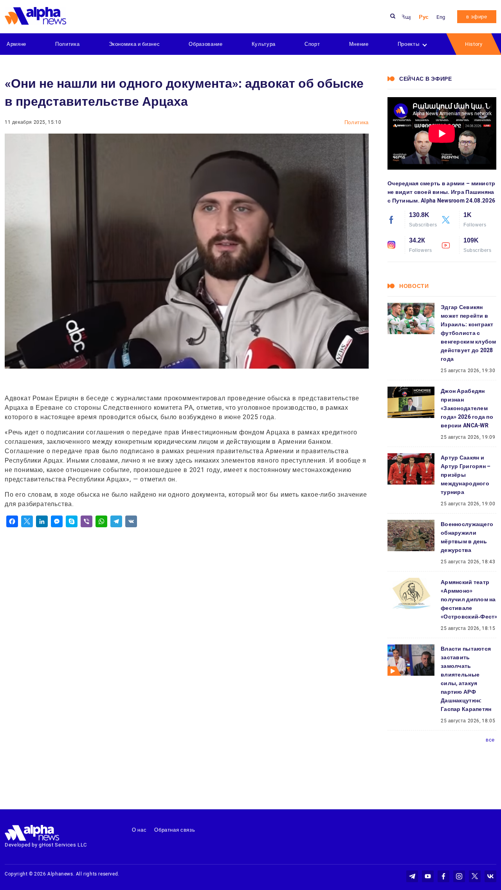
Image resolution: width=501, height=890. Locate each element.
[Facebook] (12, 521)
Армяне (16, 44)
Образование (205, 44)
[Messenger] (56, 521)
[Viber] (86, 521)
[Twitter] (27, 521)
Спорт (312, 44)
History (474, 44)
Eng (440, 17)
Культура (264, 44)
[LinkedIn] (41, 521)
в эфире (476, 17)
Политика (67, 44)
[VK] (131, 521)
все (490, 740)
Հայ (406, 17)
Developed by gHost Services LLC (46, 845)
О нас (139, 830)
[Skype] (71, 521)
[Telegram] (116, 521)
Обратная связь (174, 830)
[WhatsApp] (101, 521)
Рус (424, 17)
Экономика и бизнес (134, 44)
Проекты (409, 44)
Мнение (359, 44)
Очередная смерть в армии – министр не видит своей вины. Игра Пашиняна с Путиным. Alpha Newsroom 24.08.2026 (441, 192)
